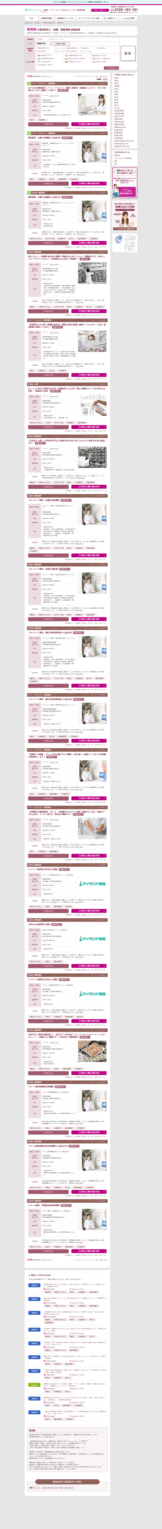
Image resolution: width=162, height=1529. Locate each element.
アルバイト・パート (57, 39)
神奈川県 (50, 1488)
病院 (115, 161)
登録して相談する (100, 10)
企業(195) (102, 48)
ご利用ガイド (111, 18)
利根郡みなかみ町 (120, 127)
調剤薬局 (117, 155)
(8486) (76, 58)
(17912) (75, 55)
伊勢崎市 (117, 86)
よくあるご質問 (128, 18)
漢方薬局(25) (42, 51)
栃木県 (71, 1488)
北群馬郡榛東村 (119, 110)
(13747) (46, 55)
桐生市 (116, 83)
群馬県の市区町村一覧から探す (124, 141)
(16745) (47, 58)
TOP (31, 18)
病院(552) (86, 48)
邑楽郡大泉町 (118, 135)
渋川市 (116, 97)
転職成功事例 (46, 18)
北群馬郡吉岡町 (119, 113)
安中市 (116, 105)
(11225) (100, 55)
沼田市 (116, 91)
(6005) (102, 58)
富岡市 (116, 102)
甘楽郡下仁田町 (119, 116)
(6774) (74, 62)
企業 (115, 163)
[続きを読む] (81, 175)
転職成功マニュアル (65, 18)
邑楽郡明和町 (118, 132)
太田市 (116, 89)
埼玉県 (56, 1488)
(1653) (46, 65)
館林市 (116, 94)
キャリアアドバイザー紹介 (89, 18)
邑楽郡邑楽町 (118, 138)
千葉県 (61, 1488)
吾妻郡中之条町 (119, 121)
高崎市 (116, 80)
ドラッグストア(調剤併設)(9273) (67, 48)
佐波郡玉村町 (118, 130)
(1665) (46, 62)
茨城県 (66, 1488)
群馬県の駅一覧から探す (122, 146)
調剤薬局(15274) (43, 48)
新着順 (99, 79)
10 (97, 76)
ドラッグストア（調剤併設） (123, 158)
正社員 (40, 39)
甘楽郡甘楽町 (118, 119)
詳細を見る (49, 124)
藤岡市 (116, 100)
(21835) (100, 62)
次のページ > (103, 76)
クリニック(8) (87, 51)
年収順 (105, 79)
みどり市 (117, 108)
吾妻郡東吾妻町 (119, 124)
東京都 (45, 1488)
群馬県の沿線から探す (121, 143)
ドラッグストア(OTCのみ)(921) (67, 51)
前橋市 (116, 78)
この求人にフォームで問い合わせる (89, 124)
